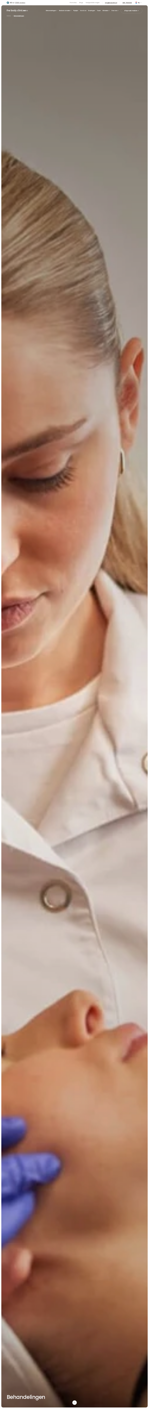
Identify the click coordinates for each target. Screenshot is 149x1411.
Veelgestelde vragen (93, 3)
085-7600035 (127, 3)
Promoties (73, 3)
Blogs (81, 3)
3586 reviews (20, 3)
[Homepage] (17, 10)
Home (9, 16)
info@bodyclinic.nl (111, 3)
